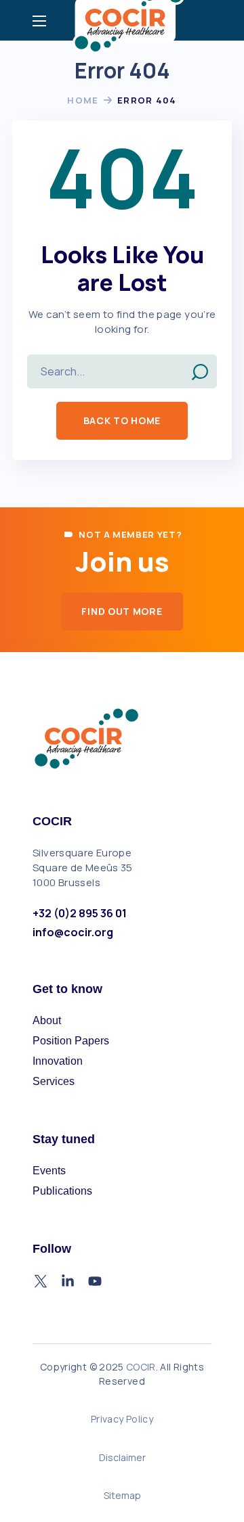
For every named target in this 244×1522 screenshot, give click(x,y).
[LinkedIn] (67, 1281)
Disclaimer (122, 1457)
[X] (40, 1281)
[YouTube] (94, 1281)
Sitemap (122, 1495)
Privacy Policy (122, 1418)
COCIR (141, 1366)
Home (82, 100)
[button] (122, 421)
